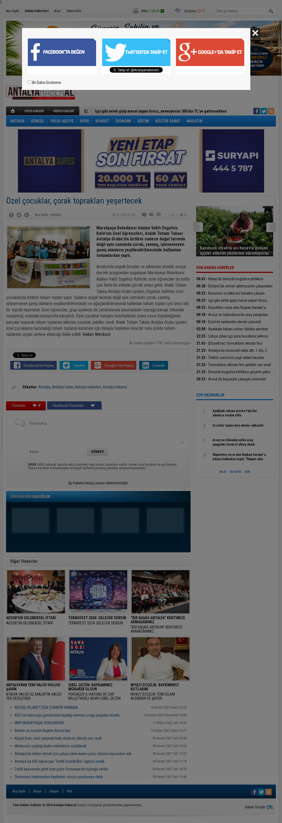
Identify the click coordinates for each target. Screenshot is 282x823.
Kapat (255, 33)
